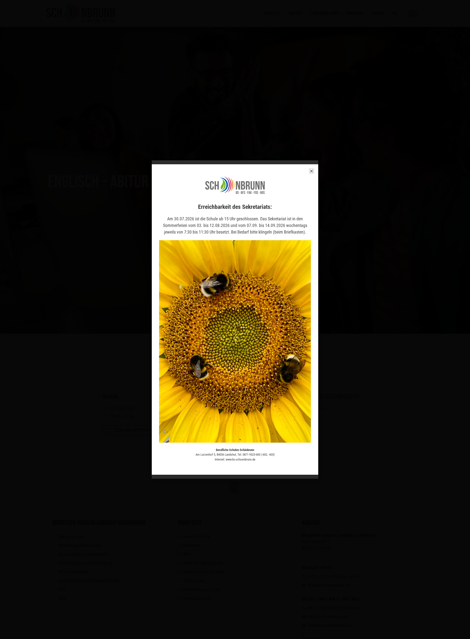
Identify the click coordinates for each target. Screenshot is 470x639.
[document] (235, 319)
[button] (311, 171)
